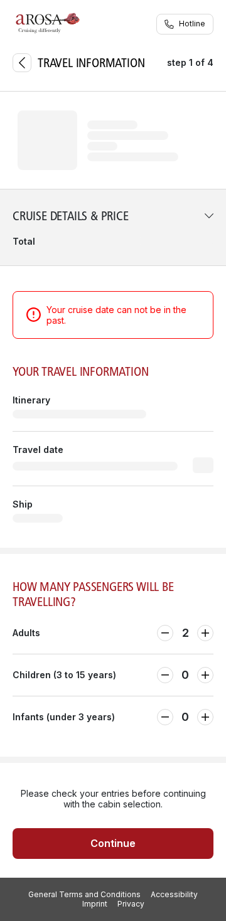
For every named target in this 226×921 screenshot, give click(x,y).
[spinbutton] (185, 633)
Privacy (130, 904)
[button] (113, 227)
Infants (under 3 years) (64, 716)
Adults (26, 632)
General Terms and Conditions (84, 894)
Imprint (94, 904)
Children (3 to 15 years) (64, 674)
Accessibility (174, 894)
